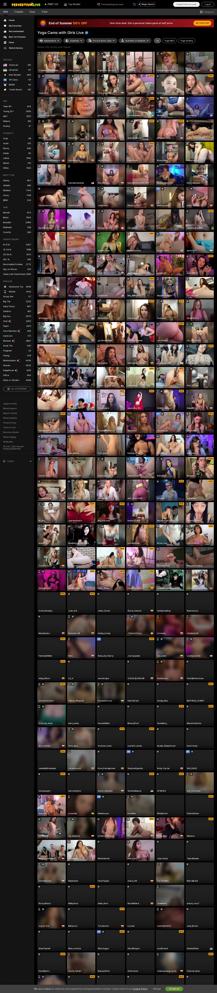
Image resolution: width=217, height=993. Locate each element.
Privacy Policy (9, 423)
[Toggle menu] (5, 4)
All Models (8, 442)
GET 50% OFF (202, 23)
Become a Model (11, 432)
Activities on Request (135, 41)
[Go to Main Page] (26, 4)
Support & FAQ (10, 404)
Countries (74, 41)
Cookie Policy (139, 989)
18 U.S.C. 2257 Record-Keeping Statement (13, 447)
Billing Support (10, 408)
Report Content (10, 413)
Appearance (50, 41)
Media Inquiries (10, 418)
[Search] (134, 4)
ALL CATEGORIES (19, 389)
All (157, 41)
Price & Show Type (102, 41)
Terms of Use (9, 427)
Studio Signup (9, 437)
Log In (208, 4)
